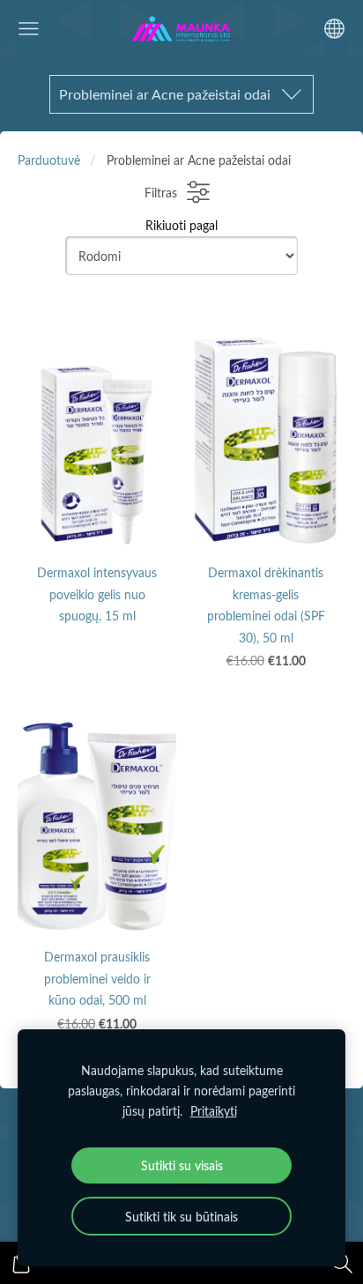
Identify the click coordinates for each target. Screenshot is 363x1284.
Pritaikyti (213, 1110)
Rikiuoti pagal (181, 225)
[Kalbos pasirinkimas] (334, 28)
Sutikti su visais (182, 1165)
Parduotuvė (49, 159)
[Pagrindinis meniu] (28, 28)
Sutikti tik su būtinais (181, 1216)
